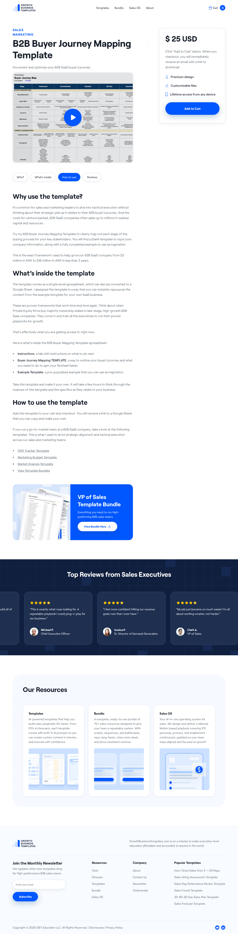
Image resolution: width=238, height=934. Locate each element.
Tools (95, 870)
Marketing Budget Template (37, 457)
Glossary (97, 877)
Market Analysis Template (35, 464)
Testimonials (140, 890)
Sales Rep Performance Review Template (199, 883)
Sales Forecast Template (189, 903)
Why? (20, 177)
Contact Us (140, 877)
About (150, 7)
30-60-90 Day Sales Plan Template (196, 897)
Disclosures (96, 927)
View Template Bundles (34, 470)
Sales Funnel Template (188, 890)
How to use (69, 177)
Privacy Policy (114, 927)
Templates (102, 7)
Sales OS (134, 7)
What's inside (43, 177)
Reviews (92, 177)
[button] (217, 7)
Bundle (119, 7)
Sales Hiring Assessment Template (196, 877)
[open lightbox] (73, 117)
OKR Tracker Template (33, 451)
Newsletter (140, 883)
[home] (24, 7)
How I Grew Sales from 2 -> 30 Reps (197, 870)
